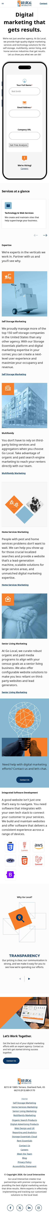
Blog (24, 1158)
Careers (24, 168)
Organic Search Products (24, 1120)
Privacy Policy (24, 1162)
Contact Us (11, 1061)
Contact (43, 3)
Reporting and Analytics (24, 1132)
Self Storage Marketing (14, 374)
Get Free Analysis (18, 145)
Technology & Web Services (19, 213)
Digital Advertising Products (24, 1124)
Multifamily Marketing (14, 473)
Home (25, 1098)
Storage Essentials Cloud (24, 1136)
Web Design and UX (24, 1128)
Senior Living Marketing (14, 692)
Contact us (24, 780)
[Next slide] (45, 235)
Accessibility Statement (24, 1166)
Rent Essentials (24, 1140)
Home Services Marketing (15, 584)
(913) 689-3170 (28, 1090)
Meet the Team (24, 1153)
